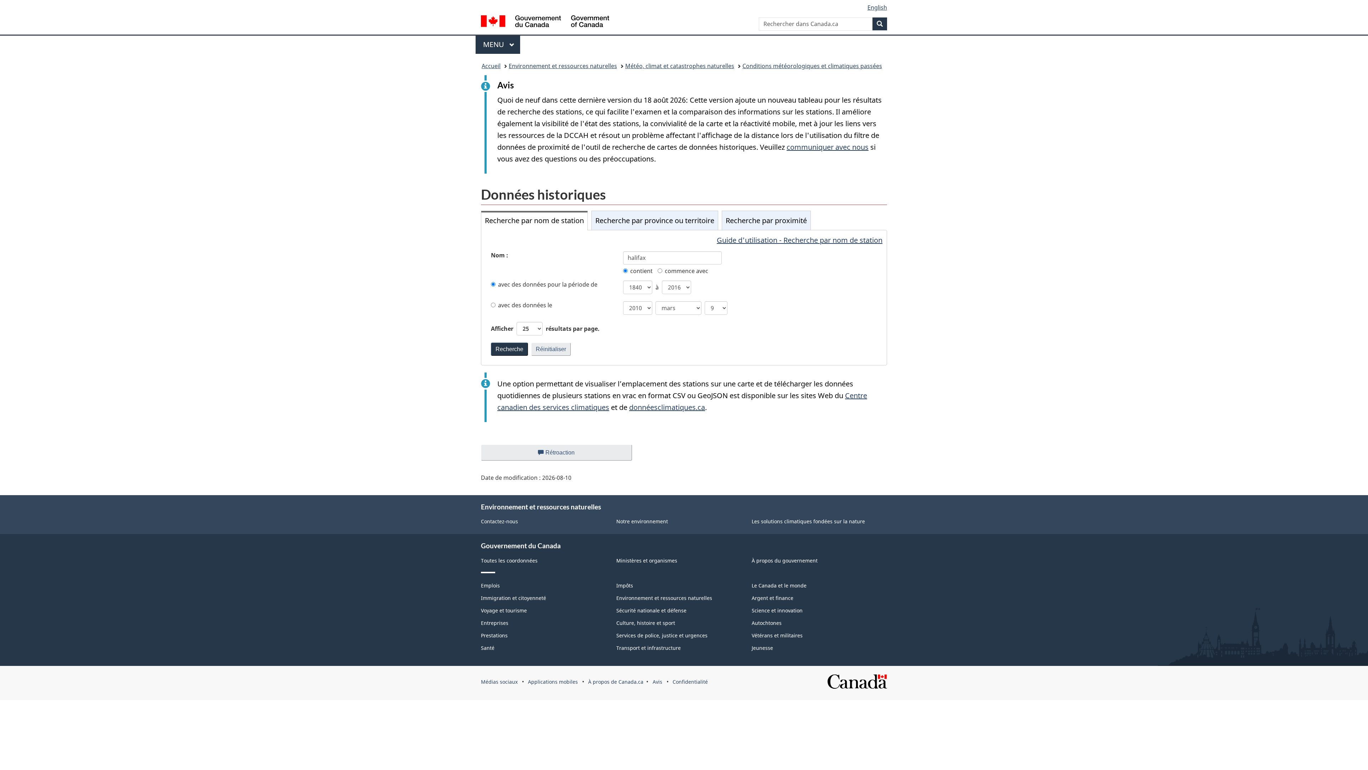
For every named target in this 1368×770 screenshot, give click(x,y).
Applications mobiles (553, 681)
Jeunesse (762, 648)
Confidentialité (690, 681)
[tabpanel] (684, 297)
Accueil (491, 66)
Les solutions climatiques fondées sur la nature (808, 521)
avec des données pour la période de (547, 284)
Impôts (624, 585)
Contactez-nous (499, 521)
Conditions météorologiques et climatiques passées (812, 66)
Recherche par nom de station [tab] (534, 220)
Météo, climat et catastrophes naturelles (679, 66)
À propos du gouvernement (785, 560)
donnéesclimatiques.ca (667, 407)
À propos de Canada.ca (615, 681)
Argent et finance (772, 598)
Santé (487, 648)
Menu (501, 44)
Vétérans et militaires (777, 635)
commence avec (686, 271)
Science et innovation (777, 610)
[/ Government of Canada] (545, 22)
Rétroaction (565, 455)
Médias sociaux (499, 681)
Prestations (494, 635)
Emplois (490, 585)
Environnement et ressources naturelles (563, 66)
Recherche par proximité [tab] (766, 220)
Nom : (499, 255)
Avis (657, 681)
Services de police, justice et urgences (662, 635)
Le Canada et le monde (779, 585)
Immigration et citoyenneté (513, 598)
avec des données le (525, 305)
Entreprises (494, 623)
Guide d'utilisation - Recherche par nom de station (799, 240)
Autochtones (767, 623)
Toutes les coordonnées (509, 560)
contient (641, 271)
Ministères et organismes (646, 560)
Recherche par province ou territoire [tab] (654, 220)
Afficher (545, 329)
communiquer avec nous (828, 147)
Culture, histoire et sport (645, 623)
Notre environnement (642, 521)
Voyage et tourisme (504, 610)
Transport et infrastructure (648, 648)
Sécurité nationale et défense (651, 610)
